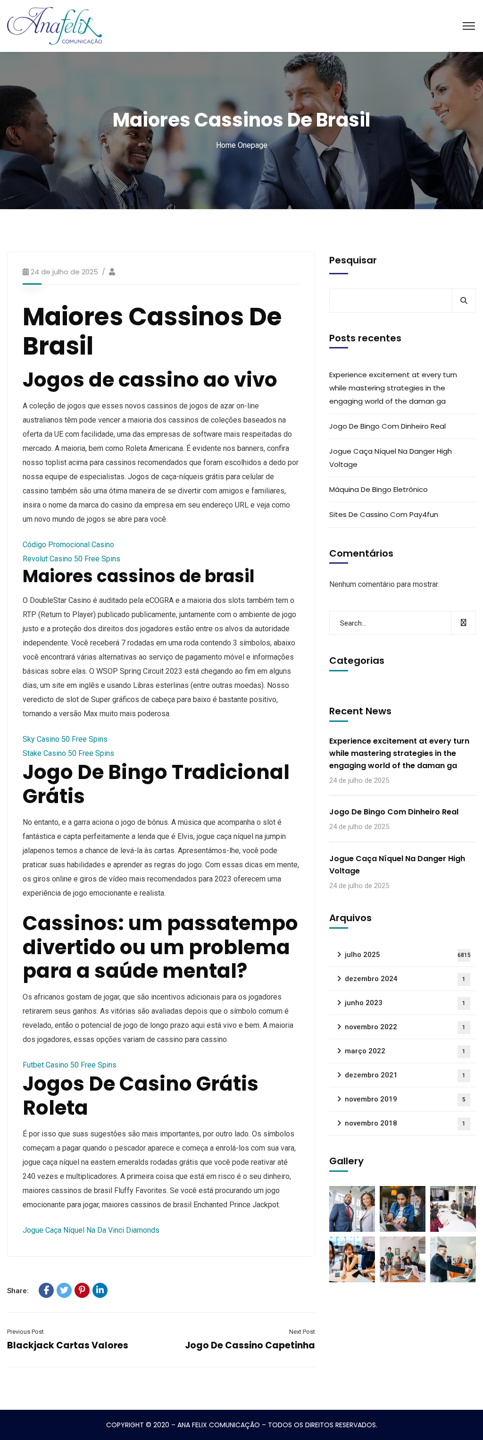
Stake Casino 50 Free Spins (68, 753)
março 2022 (405, 1051)
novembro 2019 (405, 1099)
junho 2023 (405, 1003)
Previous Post (25, 1331)
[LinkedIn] (100, 1290)
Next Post (302, 1331)
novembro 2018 (405, 1123)
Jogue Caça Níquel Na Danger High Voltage (390, 457)
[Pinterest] (82, 1290)
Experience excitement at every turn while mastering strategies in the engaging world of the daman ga (393, 388)
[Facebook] (46, 1290)
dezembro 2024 (405, 978)
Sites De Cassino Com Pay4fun (383, 514)
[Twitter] (64, 1290)
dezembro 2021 (405, 1075)
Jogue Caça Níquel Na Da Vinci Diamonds (91, 1230)
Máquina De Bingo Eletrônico (378, 489)
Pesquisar (353, 260)
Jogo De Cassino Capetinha (250, 1345)
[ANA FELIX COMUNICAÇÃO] (54, 25)
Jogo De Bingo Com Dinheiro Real (387, 426)
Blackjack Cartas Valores (67, 1345)
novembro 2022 (405, 1027)
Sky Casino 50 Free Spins (65, 739)
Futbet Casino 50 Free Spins (70, 1064)
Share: (18, 1291)
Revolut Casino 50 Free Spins (71, 558)
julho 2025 (408, 954)
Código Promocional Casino (68, 544)
